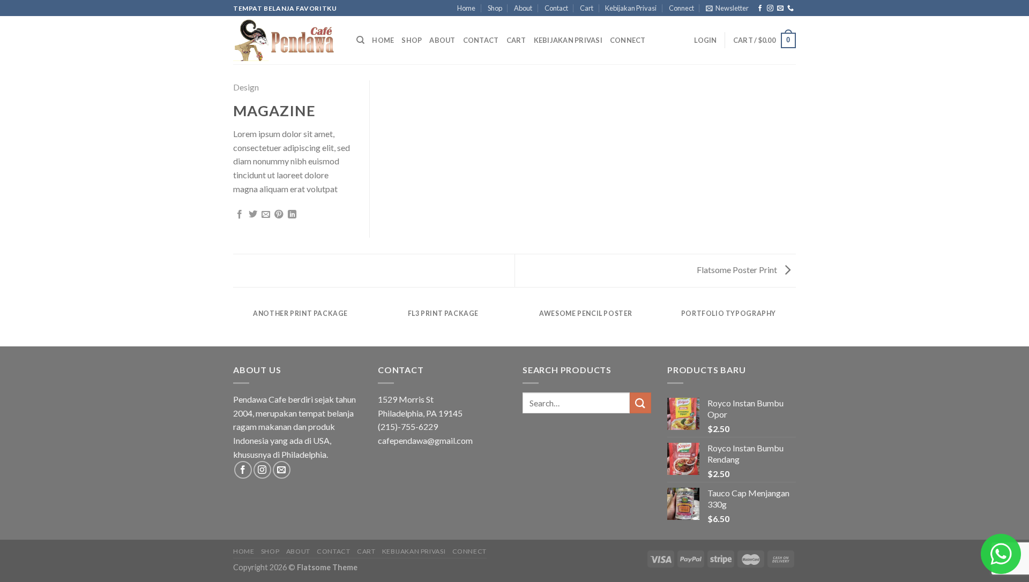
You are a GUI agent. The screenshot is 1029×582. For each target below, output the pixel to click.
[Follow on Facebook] (760, 8)
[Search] (360, 40)
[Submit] (640, 402)
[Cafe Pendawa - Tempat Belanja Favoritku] (286, 40)
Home (466, 8)
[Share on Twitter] (253, 215)
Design (246, 87)
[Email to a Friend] (266, 215)
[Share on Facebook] (239, 215)
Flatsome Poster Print (738, 269)
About (523, 8)
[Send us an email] (780, 8)
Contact (556, 8)
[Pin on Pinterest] (278, 215)
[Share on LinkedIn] (292, 215)
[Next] (794, 324)
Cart (586, 8)
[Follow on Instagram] (770, 8)
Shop (495, 8)
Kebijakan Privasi (631, 8)
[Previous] (235, 324)
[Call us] (790, 8)
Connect (681, 8)
